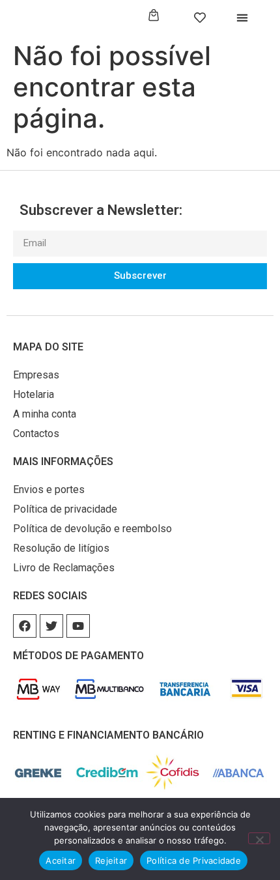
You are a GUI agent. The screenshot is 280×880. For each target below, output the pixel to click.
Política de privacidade (65, 509)
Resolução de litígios (61, 548)
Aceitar (61, 860)
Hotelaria (33, 394)
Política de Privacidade (194, 860)
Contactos (36, 433)
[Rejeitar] (259, 838)
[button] (242, 18)
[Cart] (154, 16)
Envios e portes (49, 489)
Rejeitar (111, 860)
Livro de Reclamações (64, 567)
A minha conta (44, 414)
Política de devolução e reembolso (92, 528)
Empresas (36, 375)
